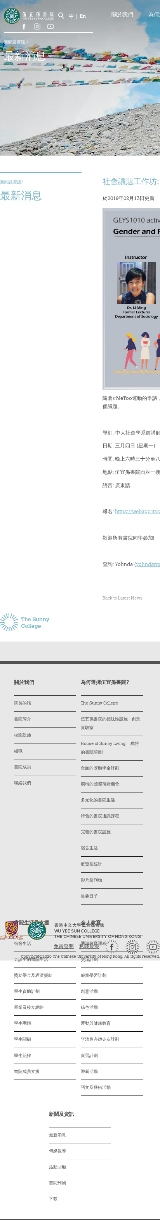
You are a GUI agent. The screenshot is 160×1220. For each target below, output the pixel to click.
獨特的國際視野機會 (100, 784)
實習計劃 (89, 1056)
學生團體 (22, 1024)
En (83, 16)
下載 (53, 1199)
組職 (18, 751)
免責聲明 (64, 946)
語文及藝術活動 (96, 1088)
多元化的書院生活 (98, 800)
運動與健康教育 (96, 1024)
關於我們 (122, 15)
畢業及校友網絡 (29, 1008)
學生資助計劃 (27, 992)
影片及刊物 (91, 880)
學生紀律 (22, 1056)
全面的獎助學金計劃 (100, 768)
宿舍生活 (89, 848)
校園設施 (22, 735)
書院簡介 (22, 719)
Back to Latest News (123, 598)
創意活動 (89, 992)
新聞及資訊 (15, 42)
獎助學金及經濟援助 (33, 976)
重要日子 (89, 896)
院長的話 (22, 703)
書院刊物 (57, 1183)
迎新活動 (89, 1072)
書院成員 (22, 767)
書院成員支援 (27, 1072)
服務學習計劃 (93, 976)
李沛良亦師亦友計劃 (100, 1040)
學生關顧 (22, 1040)
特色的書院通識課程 (100, 816)
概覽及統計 (91, 864)
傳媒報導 (57, 1151)
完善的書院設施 (96, 832)
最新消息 (57, 1135)
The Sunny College (99, 703)
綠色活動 (89, 1008)
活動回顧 (57, 1167)
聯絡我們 (22, 783)
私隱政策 (89, 946)
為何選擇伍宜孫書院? (105, 682)
